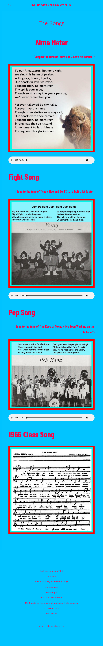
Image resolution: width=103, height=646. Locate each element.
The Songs (51, 592)
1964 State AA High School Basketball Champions (51, 603)
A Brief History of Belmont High (51, 581)
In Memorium (51, 608)
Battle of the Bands (51, 597)
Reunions (51, 576)
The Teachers (51, 587)
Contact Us (51, 613)
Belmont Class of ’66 (51, 571)
